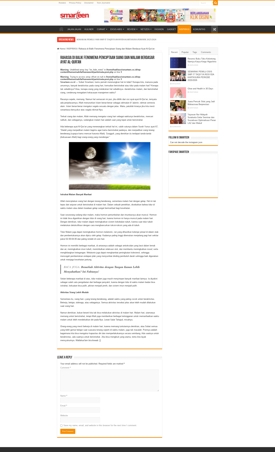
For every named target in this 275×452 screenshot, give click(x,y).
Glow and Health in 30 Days (200, 88)
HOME (61, 29)
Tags (195, 52)
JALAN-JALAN (74, 29)
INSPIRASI (184, 29)
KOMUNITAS (199, 29)
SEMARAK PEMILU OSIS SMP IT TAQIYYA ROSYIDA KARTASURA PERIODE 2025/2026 (116, 39)
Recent (174, 52)
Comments (206, 52)
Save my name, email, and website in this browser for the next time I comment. (100, 425)
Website (64, 415)
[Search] (215, 2)
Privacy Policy (75, 3)
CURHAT (101, 29)
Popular (185, 52)
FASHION (159, 29)
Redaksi (62, 3)
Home (62, 49)
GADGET (171, 29)
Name (63, 396)
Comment (65, 367)
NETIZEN (145, 29)
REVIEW (131, 29)
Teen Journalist (103, 3)
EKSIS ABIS (116, 29)
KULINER (89, 29)
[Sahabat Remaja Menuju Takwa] (75, 14)
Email (63, 405)
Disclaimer (89, 3)
